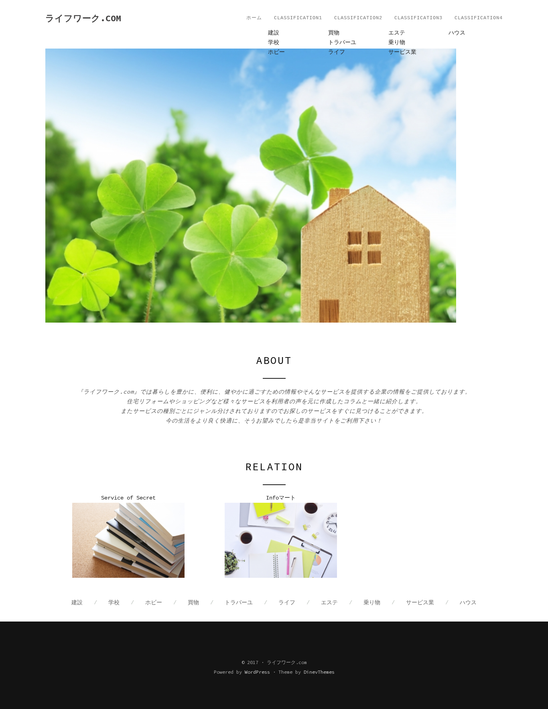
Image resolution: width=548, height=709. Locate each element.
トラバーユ (342, 42)
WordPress (257, 672)
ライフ (336, 52)
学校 (273, 42)
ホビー (276, 52)
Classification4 (479, 18)
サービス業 (402, 52)
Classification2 (358, 18)
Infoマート (281, 498)
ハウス (457, 33)
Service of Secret (128, 498)
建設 (273, 33)
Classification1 (298, 18)
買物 (333, 33)
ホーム (254, 18)
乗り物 (396, 42)
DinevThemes (319, 672)
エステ (396, 33)
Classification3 (418, 18)
